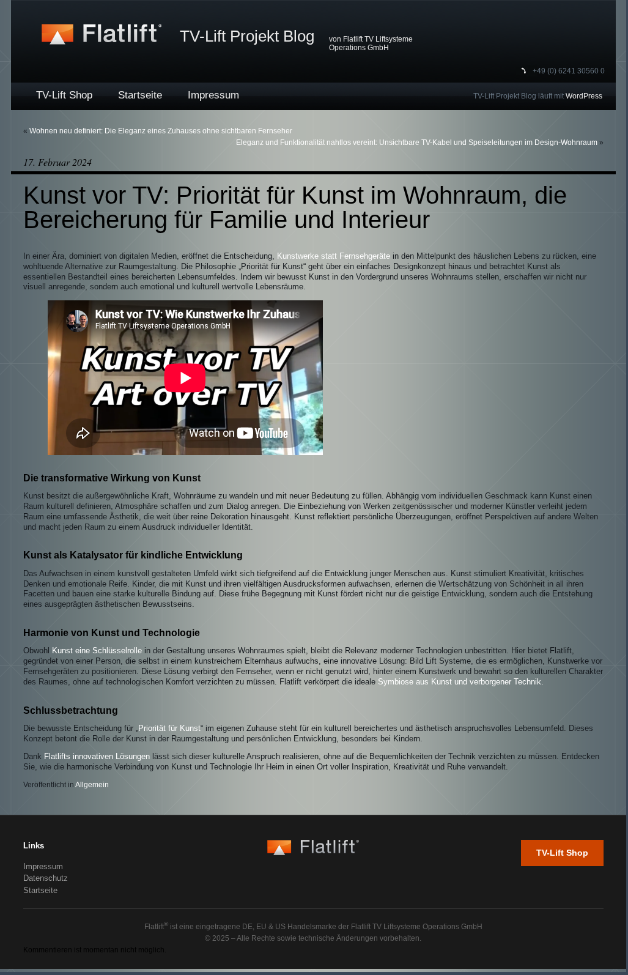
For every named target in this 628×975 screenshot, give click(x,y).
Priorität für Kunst (169, 728)
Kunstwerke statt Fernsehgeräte (333, 256)
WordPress (584, 96)
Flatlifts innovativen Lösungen (97, 756)
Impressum (213, 95)
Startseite (140, 95)
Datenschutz (45, 878)
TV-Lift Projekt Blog (247, 36)
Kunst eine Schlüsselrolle (97, 651)
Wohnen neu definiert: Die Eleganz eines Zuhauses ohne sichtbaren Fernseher (160, 131)
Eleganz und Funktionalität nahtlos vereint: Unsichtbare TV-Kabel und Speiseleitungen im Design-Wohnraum (416, 142)
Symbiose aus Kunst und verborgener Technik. (461, 682)
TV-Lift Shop (64, 95)
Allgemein (92, 784)
